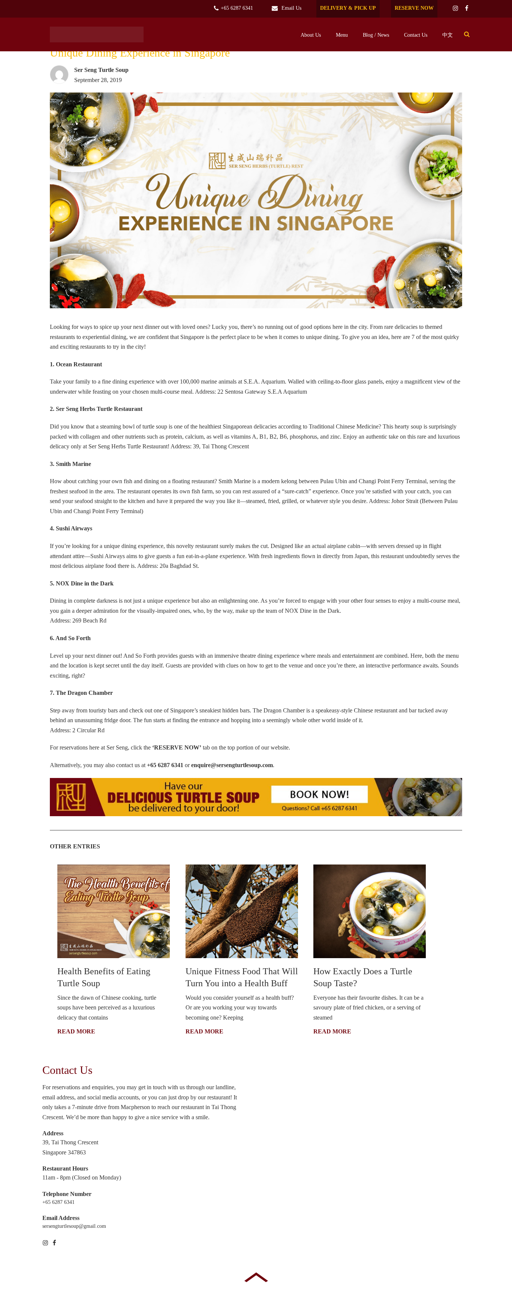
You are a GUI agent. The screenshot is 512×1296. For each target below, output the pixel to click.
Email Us (291, 8)
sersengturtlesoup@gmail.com (74, 1226)
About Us (311, 35)
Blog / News (376, 35)
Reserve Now (414, 8)
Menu (342, 35)
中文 (447, 35)
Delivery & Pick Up (348, 8)
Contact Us (415, 35)
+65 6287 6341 (236, 8)
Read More (76, 1031)
